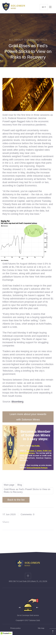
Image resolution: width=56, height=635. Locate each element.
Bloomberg (17, 401)
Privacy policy (15, 628)
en (43, 7)
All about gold (20, 39)
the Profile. (36, 446)
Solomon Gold (34, 620)
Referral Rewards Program (37, 468)
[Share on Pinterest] (29, 522)
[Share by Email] (35, 522)
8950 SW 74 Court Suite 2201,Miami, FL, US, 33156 (28, 581)
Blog (19, 485)
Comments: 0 (27, 514)
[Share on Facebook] (15, 522)
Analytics (39, 39)
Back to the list (15, 499)
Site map (41, 628)
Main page (9, 485)
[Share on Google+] (22, 522)
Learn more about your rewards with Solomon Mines (28, 417)
